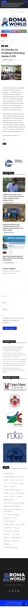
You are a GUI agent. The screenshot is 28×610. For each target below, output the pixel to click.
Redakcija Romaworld (7, 59)
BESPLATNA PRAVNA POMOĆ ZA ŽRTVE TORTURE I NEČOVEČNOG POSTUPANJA (13, 258)
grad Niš (21, 483)
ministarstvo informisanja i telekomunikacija (14, 503)
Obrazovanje (16, 514)
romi (14, 527)
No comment (11, 61)
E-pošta (5, 302)
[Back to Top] (24, 604)
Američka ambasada (8, 473)
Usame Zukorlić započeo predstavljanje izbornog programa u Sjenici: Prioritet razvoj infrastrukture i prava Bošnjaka (14, 355)
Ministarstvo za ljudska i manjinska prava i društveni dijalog (13, 510)
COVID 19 (12, 480)
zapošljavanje (7, 544)
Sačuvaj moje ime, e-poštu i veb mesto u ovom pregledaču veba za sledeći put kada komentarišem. (13, 320)
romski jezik (16, 531)
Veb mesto (5, 309)
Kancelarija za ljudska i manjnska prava (13, 489)
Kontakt (14, 13)
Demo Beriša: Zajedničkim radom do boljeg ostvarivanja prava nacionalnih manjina (14, 364)
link (4, 139)
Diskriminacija (19, 480)
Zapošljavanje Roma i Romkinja (11, 547)
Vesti (7, 41)
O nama (5, 11)
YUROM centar (7, 540)
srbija (13, 534)
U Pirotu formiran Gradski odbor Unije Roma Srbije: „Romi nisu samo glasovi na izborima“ (14, 360)
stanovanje (6, 537)
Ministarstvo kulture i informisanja (12, 506)
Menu (4, 35)
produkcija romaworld (9, 524)
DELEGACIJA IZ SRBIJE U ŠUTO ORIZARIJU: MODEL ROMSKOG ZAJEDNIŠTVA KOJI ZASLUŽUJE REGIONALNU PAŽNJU (12, 5)
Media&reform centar (9, 499)
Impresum (11, 11)
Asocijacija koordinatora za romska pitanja (13, 476)
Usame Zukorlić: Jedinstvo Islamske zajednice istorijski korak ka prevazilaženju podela (14, 370)
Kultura (12, 493)
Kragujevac (6, 493)
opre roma (14, 518)
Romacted (22, 524)
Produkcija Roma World (9, 521)
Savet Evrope (7, 534)
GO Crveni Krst (14, 483)
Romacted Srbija (7, 527)
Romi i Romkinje (7, 531)
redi (17, 524)
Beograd (6, 480)
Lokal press (12, 496)
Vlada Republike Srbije (16, 537)
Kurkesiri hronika (20, 493)
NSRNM (9, 514)
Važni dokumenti (21, 11)
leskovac (6, 496)
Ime (4, 296)
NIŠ (4, 514)
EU (8, 483)
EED (5, 483)
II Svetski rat (12, 486)
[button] (24, 1)
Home (2, 41)
